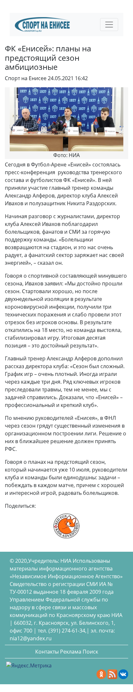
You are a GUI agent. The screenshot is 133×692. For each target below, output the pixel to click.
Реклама (70, 651)
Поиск (90, 651)
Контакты (47, 651)
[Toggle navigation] (109, 24)
